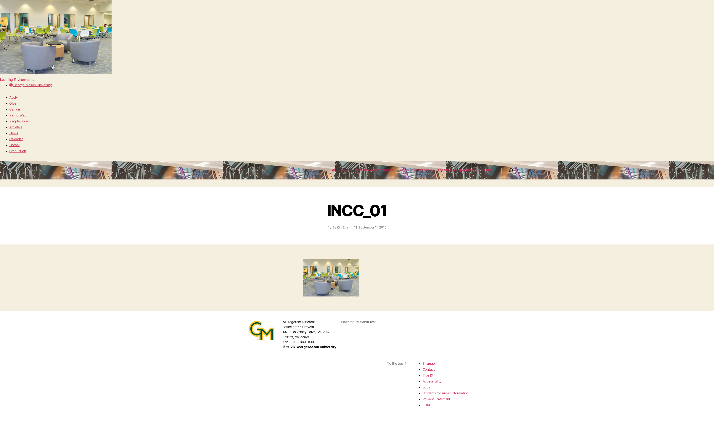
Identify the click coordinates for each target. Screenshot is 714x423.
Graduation (17, 151)
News (13, 133)
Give (12, 103)
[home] (333, 170)
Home (344, 170)
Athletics (15, 127)
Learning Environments (17, 80)
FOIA (426, 405)
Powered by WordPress (358, 322)
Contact (429, 369)
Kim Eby (342, 227)
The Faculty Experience (415, 170)
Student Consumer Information (446, 393)
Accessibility (432, 381)
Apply (13, 97)
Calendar (16, 139)
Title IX (428, 375)
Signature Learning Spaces (373, 170)
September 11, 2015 (372, 227)
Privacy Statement (436, 399)
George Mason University (32, 85)
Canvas (14, 109)
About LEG (486, 170)
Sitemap (429, 363)
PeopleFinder (19, 121)
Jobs (426, 387)
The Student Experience (455, 170)
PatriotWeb (17, 115)
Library (14, 145)
